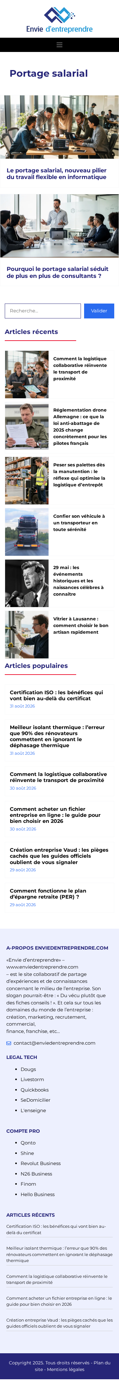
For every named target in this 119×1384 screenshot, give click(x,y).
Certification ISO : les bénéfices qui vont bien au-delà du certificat (56, 695)
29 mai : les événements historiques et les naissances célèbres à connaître (78, 581)
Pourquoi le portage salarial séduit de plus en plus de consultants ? (58, 272)
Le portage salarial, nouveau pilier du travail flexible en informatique (57, 174)
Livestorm (32, 1079)
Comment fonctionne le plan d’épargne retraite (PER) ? (48, 894)
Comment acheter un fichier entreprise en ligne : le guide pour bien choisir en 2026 (55, 815)
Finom (28, 1184)
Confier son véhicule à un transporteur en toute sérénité (79, 522)
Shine (27, 1153)
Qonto (28, 1143)
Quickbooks (35, 1090)
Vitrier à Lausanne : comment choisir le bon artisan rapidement (81, 625)
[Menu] (59, 45)
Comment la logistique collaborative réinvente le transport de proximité (58, 777)
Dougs (28, 1069)
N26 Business (36, 1174)
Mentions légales (65, 1369)
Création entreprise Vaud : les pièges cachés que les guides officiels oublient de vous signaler (59, 856)
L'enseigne (33, 1110)
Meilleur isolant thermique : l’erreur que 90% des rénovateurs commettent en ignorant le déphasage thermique (57, 736)
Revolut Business (41, 1163)
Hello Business (38, 1194)
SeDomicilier (35, 1100)
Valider (99, 311)
